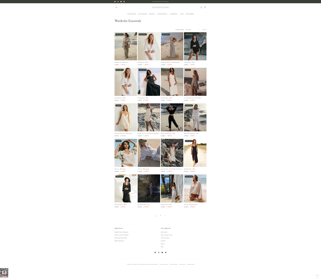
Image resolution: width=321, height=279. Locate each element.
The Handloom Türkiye (136, 264)
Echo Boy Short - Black (189, 62)
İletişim (163, 244)
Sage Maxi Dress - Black (189, 169)
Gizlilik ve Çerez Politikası (122, 235)
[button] (116, 7)
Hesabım (163, 241)
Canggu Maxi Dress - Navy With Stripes (170, 62)
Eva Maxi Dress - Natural (166, 98)
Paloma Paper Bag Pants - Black (168, 133)
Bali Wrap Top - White (143, 62)
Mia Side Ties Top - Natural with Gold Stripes (148, 133)
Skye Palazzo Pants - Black (120, 204)
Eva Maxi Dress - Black (143, 98)
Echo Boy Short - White (120, 98)
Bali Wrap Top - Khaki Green (121, 62)
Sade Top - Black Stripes (120, 169)
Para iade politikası (164, 264)
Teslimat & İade (165, 238)
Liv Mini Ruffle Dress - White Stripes (123, 133)
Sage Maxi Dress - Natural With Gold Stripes (171, 169)
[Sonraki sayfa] (165, 215)
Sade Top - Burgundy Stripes (190, 204)
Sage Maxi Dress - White (166, 204)
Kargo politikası (190, 264)
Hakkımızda (164, 232)
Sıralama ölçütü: (180, 29)
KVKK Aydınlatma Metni (121, 238)
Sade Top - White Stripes (143, 169)
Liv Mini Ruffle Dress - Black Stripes (192, 98)
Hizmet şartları (182, 264)
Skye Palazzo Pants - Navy (144, 204)
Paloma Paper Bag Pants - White (191, 133)
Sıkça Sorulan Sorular (167, 235)
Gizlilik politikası (173, 264)
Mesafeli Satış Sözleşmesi (121, 232)
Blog (162, 247)
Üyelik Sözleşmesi (119, 241)
